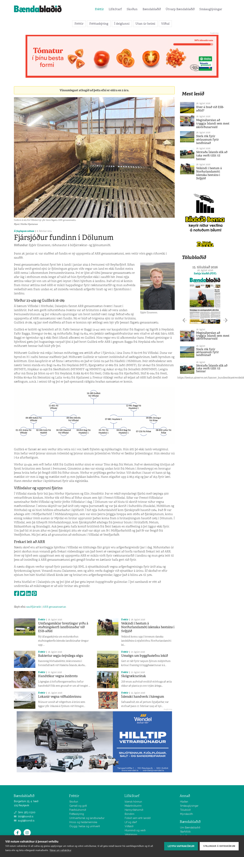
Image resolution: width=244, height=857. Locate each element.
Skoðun (132, 9)
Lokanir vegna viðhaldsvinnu (59, 696)
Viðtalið (129, 826)
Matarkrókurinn (133, 805)
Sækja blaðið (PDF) (205, 273)
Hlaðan (184, 801)
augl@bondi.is (25, 820)
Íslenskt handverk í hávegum (142, 696)
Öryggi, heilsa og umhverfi (84, 826)
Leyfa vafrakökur (181, 846)
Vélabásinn (131, 834)
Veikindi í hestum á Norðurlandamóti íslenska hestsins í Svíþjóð (147, 627)
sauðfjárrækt (33, 606)
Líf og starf (131, 822)
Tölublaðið (194, 257)
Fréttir (99, 9)
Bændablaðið (152, 9)
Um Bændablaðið (190, 827)
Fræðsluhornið (77, 809)
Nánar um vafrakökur (60, 850)
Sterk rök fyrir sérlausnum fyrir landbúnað (207, 139)
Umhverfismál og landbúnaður (86, 818)
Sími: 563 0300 (26, 812)
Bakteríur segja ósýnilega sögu (60, 656)
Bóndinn (129, 814)
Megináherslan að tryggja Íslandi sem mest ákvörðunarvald (213, 123)
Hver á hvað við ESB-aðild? (210, 108)
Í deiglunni (122, 24)
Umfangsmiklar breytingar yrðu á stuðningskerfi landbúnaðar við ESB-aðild (63, 627)
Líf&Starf (115, 9)
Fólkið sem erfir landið (138, 818)
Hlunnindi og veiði (135, 830)
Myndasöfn (186, 814)
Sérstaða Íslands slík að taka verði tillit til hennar (211, 155)
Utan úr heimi (145, 24)
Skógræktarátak (133, 676)
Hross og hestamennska (83, 822)
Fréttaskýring (98, 24)
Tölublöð (185, 809)
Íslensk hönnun (133, 801)
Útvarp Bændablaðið (180, 9)
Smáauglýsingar (210, 9)
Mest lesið (193, 94)
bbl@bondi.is (25, 816)
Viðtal (165, 24)
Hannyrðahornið (134, 809)
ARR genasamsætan (54, 606)
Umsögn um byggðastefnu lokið (144, 656)
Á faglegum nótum (24, 231)
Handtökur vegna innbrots (58, 676)
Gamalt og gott (78, 805)
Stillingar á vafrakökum (219, 846)
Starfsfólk (185, 831)
